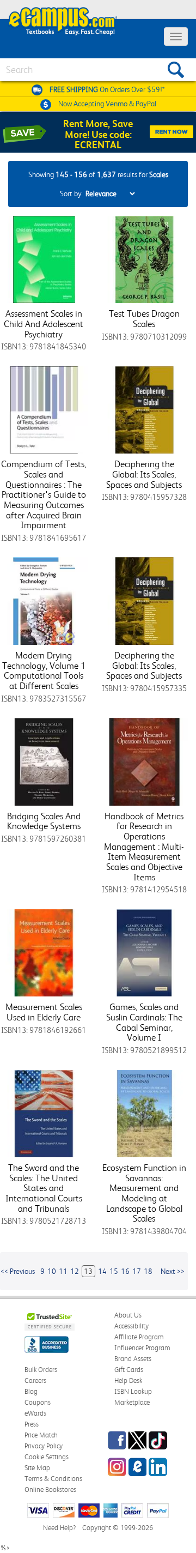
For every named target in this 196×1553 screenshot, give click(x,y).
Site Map (37, 1468)
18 (148, 1271)
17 (136, 1271)
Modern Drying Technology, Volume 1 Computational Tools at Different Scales (43, 670)
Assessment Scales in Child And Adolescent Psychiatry (43, 323)
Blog (31, 1391)
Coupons (37, 1402)
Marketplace (132, 1402)
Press (31, 1424)
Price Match (41, 1435)
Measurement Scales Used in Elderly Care (43, 1012)
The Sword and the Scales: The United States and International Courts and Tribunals (43, 1188)
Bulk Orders (40, 1369)
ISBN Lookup (133, 1391)
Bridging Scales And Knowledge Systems (44, 821)
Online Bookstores (50, 1489)
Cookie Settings (46, 1457)
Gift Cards (128, 1369)
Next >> (173, 1271)
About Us (128, 1315)
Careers (35, 1380)
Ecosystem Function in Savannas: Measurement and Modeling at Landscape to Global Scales (144, 1193)
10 (51, 1271)
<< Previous (18, 1271)
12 (74, 1271)
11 (63, 1271)
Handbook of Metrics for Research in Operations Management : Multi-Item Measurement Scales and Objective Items (144, 847)
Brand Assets (132, 1359)
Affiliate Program (139, 1337)
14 (102, 1271)
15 (113, 1271)
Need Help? (59, 1528)
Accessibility (131, 1326)
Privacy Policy (43, 1446)
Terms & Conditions (53, 1479)
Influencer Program (142, 1348)
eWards (35, 1413)
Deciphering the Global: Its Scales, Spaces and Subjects (144, 474)
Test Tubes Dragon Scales (144, 318)
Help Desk (128, 1380)
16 (125, 1271)
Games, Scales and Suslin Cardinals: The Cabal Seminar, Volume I (144, 1022)
